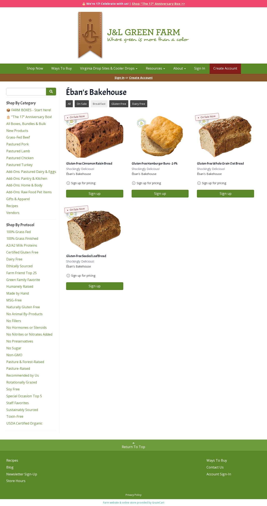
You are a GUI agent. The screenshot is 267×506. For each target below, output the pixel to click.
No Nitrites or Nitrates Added (29, 334)
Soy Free (13, 389)
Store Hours (15, 481)
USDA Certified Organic (24, 423)
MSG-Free (14, 300)
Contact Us (215, 467)
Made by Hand (17, 293)
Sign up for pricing (83, 183)
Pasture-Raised (18, 368)
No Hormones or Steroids (26, 327)
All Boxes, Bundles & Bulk (26, 123)
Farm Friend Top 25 (21, 273)
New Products (17, 130)
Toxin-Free (14, 416)
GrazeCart (158, 502)
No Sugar (13, 348)
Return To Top (133, 447)
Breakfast (99, 104)
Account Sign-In (219, 474)
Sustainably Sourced (22, 409)
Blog (10, 467)
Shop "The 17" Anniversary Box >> (158, 3)
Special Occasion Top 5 (24, 396)
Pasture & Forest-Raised (25, 362)
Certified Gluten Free (22, 252)
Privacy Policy (133, 495)
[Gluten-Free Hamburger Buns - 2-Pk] (160, 136)
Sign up (95, 193)
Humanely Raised (19, 286)
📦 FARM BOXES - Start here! (28, 110)
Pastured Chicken (20, 158)
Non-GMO (14, 355)
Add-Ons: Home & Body (24, 185)
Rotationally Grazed (21, 382)
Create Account (225, 68)
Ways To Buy (61, 68)
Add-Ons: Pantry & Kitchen (26, 178)
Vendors (12, 212)
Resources (154, 68)
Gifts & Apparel (18, 199)
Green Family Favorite (23, 279)
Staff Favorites (17, 403)
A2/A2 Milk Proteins (21, 245)
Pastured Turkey (19, 164)
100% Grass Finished (22, 238)
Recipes (12, 206)
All (69, 104)
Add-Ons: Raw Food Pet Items (29, 192)
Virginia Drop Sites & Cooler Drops (107, 68)
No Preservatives (19, 341)
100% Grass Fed (18, 232)
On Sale (82, 104)
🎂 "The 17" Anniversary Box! (29, 117)
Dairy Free (14, 259)
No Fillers (13, 321)
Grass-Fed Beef (18, 137)
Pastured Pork (17, 144)
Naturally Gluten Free (23, 307)
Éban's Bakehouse (78, 174)
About (178, 68)
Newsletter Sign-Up (21, 474)
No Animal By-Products (24, 314)
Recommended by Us (22, 375)
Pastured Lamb (18, 151)
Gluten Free (118, 104)
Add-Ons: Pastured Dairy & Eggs (31, 171)
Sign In (199, 68)
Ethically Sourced (19, 266)
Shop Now (35, 68)
